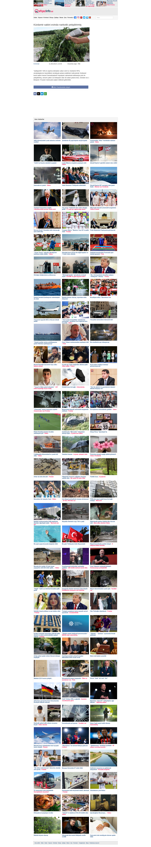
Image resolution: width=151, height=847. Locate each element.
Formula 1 (70, 17)
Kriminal (46, 17)
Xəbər (35, 17)
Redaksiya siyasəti (94, 843)
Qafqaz (56, 17)
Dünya (51, 17)
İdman (61, 17)
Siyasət (40, 17)
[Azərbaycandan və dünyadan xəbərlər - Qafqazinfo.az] (43, 11)
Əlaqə (87, 843)
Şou (65, 17)
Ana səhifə (37, 843)
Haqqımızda (82, 843)
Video (42, 843)
